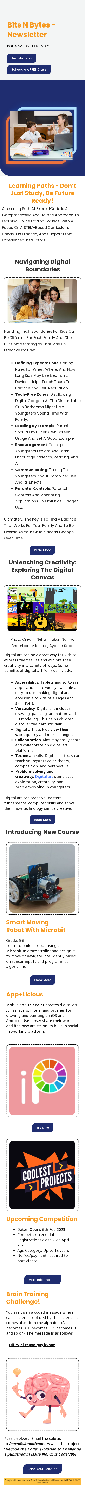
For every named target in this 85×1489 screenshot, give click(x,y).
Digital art (44, 776)
